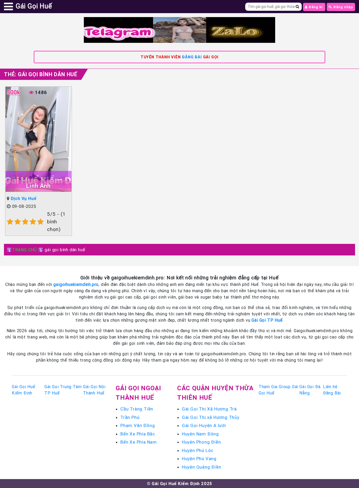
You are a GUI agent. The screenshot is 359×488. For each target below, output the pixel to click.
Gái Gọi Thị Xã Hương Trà (209, 409)
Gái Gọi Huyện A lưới (204, 425)
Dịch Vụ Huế (24, 198)
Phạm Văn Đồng (137, 425)
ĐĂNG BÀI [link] (192, 56)
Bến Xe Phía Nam (138, 442)
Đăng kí (315, 7)
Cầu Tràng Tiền (136, 409)
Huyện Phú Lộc (197, 450)
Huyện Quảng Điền (201, 467)
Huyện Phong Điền (201, 442)
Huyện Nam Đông (200, 434)
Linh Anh (38, 185)
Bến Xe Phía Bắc (137, 434)
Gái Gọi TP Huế (267, 320)
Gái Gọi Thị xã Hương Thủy (210, 417)
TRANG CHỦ (24, 249)
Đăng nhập (342, 7)
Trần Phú (129, 417)
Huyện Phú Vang (199, 458)
